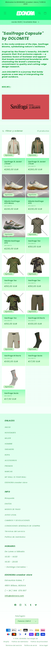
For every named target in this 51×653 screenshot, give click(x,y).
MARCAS (9, 471)
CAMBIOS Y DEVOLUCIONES (17, 520)
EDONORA (22, 639)
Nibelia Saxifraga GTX (36, 203)
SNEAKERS (9, 449)
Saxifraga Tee (34, 241)
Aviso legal (43, 645)
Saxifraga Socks (35, 356)
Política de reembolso (15, 537)
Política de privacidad (39, 642)
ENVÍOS (8, 504)
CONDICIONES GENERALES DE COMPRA (22, 526)
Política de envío (30, 645)
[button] (5, 13)
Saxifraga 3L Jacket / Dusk (37, 163)
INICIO (8, 427)
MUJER (8, 438)
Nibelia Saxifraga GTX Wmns (12, 203)
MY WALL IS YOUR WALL (15, 477)
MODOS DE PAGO (12, 509)
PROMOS (9, 466)
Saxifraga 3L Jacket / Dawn (13, 163)
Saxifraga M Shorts (36, 318)
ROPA (7, 455)
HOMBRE (8, 444)
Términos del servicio (15, 531)
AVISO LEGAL (10, 515)
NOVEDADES (10, 432)
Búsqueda (9, 498)
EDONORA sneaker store (16, 482)
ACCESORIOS (11, 460)
